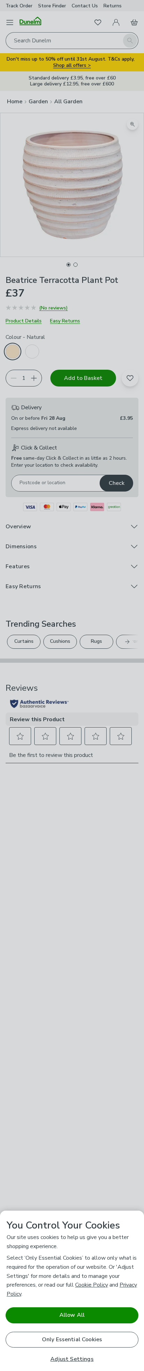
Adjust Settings (71, 1359)
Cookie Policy (91, 1285)
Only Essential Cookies (72, 1339)
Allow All (72, 1315)
